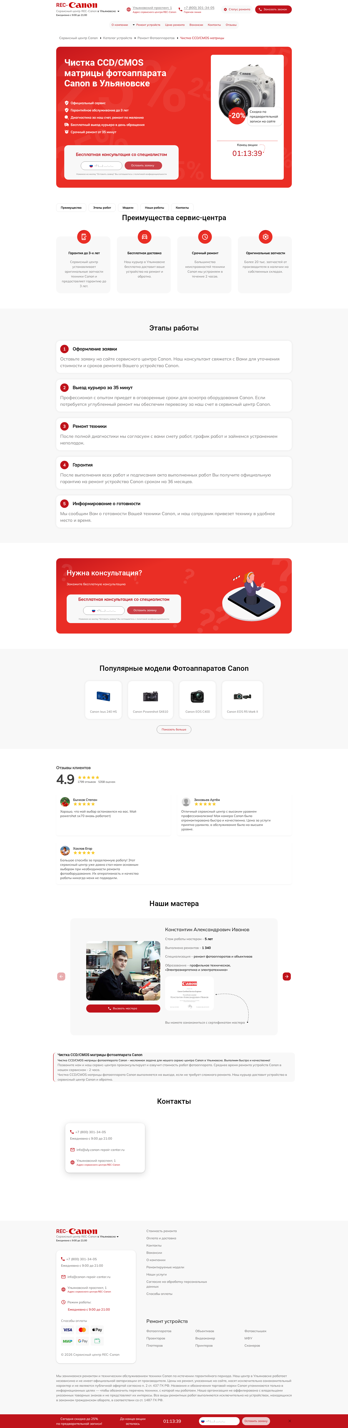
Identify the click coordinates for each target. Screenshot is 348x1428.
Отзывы (231, 25)
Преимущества (71, 207)
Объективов (204, 1331)
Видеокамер (205, 1338)
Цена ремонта (175, 25)
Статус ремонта (239, 9)
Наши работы (154, 207)
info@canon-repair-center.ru (88, 1277)
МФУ (248, 1338)
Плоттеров (154, 1345)
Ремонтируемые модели (165, 1267)
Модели (128, 207)
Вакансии (196, 25)
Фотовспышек (255, 1331)
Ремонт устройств (148, 25)
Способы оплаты (159, 1294)
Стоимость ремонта (161, 1231)
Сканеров (252, 1345)
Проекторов (155, 1338)
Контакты (214, 25)
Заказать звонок (275, 9)
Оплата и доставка (161, 1238)
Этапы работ (102, 207)
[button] (287, 976)
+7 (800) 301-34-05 (199, 8)
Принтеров (204, 1345)
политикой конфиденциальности (150, 174)
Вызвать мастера (125, 1008)
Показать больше (174, 729)
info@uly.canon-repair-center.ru (100, 1150)
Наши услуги (156, 1274)
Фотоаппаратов (158, 1331)
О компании (120, 25)
